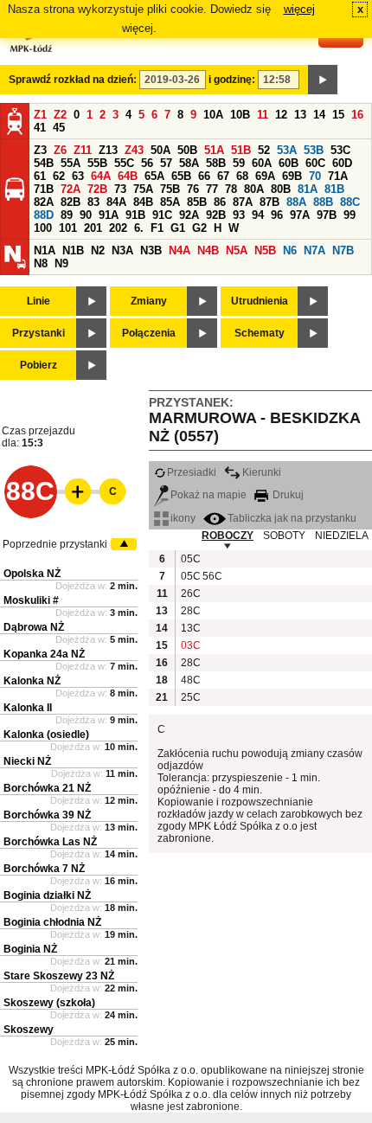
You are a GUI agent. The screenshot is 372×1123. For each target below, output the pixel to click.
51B (241, 150)
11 (262, 114)
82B (70, 202)
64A (101, 176)
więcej (299, 9)
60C (315, 163)
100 (43, 227)
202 (118, 227)
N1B (73, 250)
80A (254, 189)
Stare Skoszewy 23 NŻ (58, 976)
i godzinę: (231, 80)
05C (189, 559)
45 (59, 127)
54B (44, 163)
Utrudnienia (259, 301)
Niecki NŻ (27, 761)
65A (154, 176)
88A (296, 202)
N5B (265, 250)
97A (300, 215)
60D (342, 163)
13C (189, 628)
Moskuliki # (31, 600)
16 (357, 114)
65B (181, 176)
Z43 (134, 150)
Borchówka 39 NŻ (47, 815)
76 (193, 189)
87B (269, 202)
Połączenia (149, 333)
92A (189, 215)
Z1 (40, 114)
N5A (236, 250)
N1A (44, 250)
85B (197, 202)
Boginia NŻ (30, 949)
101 (68, 227)
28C (189, 611)
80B (281, 189)
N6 (290, 250)
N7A (314, 250)
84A (116, 202)
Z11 (83, 150)
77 (212, 189)
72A (70, 189)
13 (300, 114)
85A (170, 202)
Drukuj (287, 495)
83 (93, 202)
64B (128, 176)
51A (214, 150)
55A (70, 163)
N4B (208, 250)
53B (314, 150)
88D (44, 215)
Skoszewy (28, 1030)
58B (216, 163)
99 (349, 215)
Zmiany (149, 301)
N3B (151, 250)
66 (204, 176)
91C (162, 215)
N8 (41, 263)
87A (243, 202)
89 (67, 215)
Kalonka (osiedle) (46, 734)
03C (189, 645)
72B (97, 189)
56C (211, 576)
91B (135, 215)
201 (93, 227)
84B (143, 202)
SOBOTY (284, 535)
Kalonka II (27, 708)
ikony (183, 518)
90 (86, 215)
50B (187, 150)
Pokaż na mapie (208, 495)
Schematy (259, 333)
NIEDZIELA (342, 535)
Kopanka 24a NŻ (44, 654)
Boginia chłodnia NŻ (52, 922)
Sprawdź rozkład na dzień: (73, 80)
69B (292, 176)
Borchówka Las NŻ (50, 842)
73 (120, 189)
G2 (199, 227)
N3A (122, 250)
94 (258, 215)
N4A (179, 250)
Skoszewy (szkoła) (49, 1003)
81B (334, 189)
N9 (61, 263)
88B (323, 202)
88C (350, 202)
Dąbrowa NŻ (33, 627)
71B (44, 189)
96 (277, 215)
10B (240, 114)
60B (288, 163)
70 (315, 176)
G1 (177, 227)
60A (262, 163)
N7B (343, 250)
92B (216, 215)
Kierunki (261, 472)
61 (40, 176)
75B (170, 189)
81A (307, 189)
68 (242, 176)
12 (281, 114)
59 (239, 163)
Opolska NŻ (32, 574)
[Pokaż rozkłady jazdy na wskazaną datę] (322, 79)
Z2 (60, 114)
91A (109, 215)
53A (287, 150)
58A (189, 163)
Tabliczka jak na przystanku (292, 518)
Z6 (60, 150)
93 (239, 215)
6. (139, 227)
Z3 (40, 150)
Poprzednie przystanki (55, 544)
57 (166, 163)
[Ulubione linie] (73, 491)
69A (265, 176)
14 (319, 114)
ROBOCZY (227, 535)
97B (327, 215)
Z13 (108, 150)
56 (147, 163)
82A (44, 202)
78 (231, 189)
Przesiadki (191, 472)
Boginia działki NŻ (47, 895)
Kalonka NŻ (32, 681)
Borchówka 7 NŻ (44, 869)
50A (160, 150)
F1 (157, 227)
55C (124, 163)
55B (97, 163)
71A (338, 176)
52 (264, 150)
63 (78, 176)
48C (189, 680)
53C (340, 150)
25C (189, 697)
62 (59, 176)
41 (40, 127)
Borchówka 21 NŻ (47, 788)
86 (220, 202)
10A (213, 114)
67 (223, 176)
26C (189, 593)
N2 (98, 250)
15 (338, 114)
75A (143, 189)
